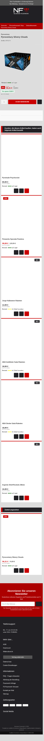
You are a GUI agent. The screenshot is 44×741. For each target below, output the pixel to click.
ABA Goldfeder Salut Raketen (13, 362)
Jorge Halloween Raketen (12, 301)
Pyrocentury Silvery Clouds (12, 557)
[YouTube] (5, 716)
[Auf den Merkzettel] (39, 102)
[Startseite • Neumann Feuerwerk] (21, 14)
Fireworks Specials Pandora (13, 239)
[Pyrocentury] (38, 34)
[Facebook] (3, 716)
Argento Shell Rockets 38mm (13, 485)
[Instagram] (7, 716)
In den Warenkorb (22, 102)
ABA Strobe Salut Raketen (12, 423)
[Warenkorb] (30, 19)
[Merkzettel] (21, 19)
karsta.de (21, 730)
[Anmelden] (13, 19)
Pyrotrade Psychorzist (10, 178)
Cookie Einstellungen (10, 665)
